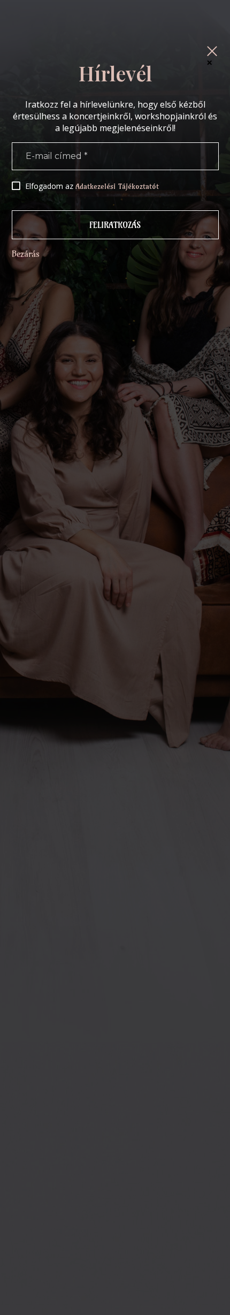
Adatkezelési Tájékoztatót (117, 186)
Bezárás (26, 253)
